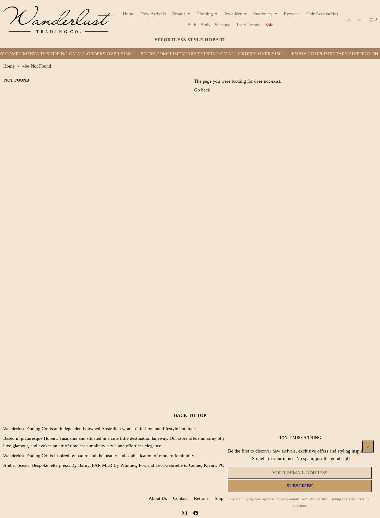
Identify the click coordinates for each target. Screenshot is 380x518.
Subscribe (300, 485)
